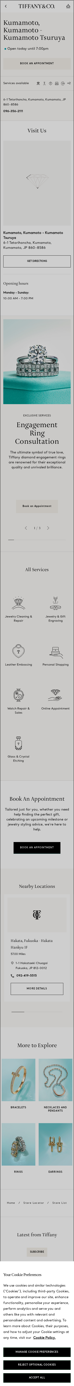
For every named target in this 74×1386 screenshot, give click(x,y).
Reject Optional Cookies (37, 1365)
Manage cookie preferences (37, 1352)
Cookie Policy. (44, 1338)
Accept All (37, 1377)
